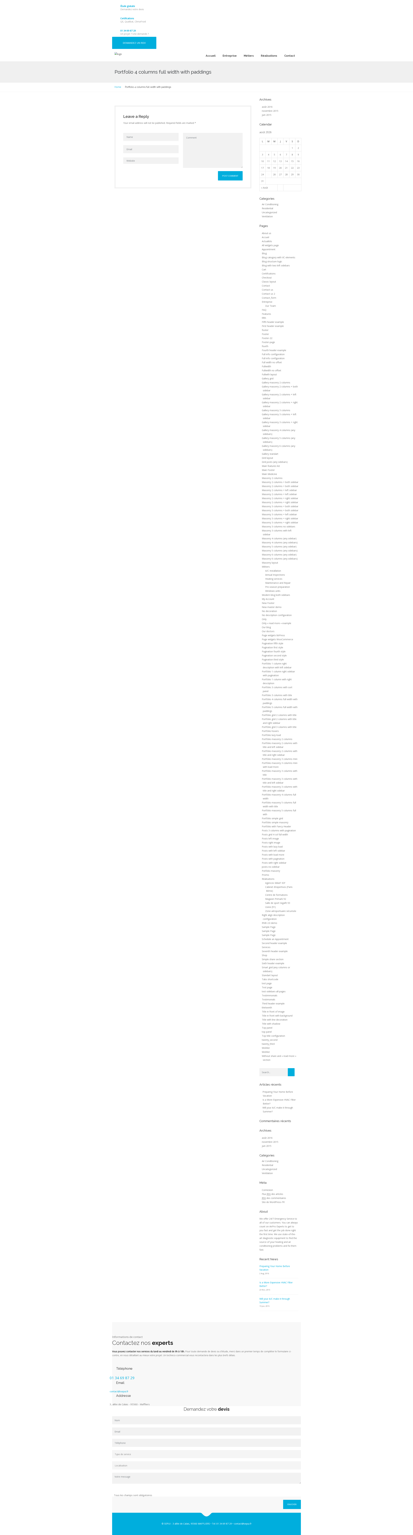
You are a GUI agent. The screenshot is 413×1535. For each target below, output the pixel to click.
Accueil (211, 55)
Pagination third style (273, 659)
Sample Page (269, 927)
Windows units (272, 590)
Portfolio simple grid (272, 818)
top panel (267, 1031)
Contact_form (269, 297)
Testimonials (268, 999)
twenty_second (269, 1039)
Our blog (266, 627)
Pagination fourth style (274, 651)
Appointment (268, 249)
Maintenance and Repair (278, 582)
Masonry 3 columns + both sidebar (280, 506)
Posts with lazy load (272, 846)
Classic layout (269, 281)
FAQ (264, 309)
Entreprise (230, 55)
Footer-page (268, 342)
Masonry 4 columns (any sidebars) (280, 542)
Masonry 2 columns (272, 478)
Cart (264, 269)
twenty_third (268, 1043)
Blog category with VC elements (278, 257)
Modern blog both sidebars (276, 594)
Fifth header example (273, 321)
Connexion (267, 1189)
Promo (265, 874)
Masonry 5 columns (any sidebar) (279, 546)
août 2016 (267, 106)
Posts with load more (273, 854)
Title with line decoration (274, 1019)
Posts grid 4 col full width (275, 834)
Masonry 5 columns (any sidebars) (280, 550)
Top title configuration (273, 1035)
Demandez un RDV (134, 42)
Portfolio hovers (270, 731)
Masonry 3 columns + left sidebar (279, 514)
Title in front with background (277, 1015)
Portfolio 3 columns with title (277, 695)
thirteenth (267, 1007)
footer (265, 330)
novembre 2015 (270, 110)
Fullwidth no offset (271, 370)
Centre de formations (276, 894)
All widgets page (270, 245)
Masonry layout (270, 562)
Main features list (271, 465)
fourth (265, 346)
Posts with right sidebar (274, 862)
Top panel (267, 1027)
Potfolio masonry (271, 870)
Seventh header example (275, 951)
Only (264, 619)
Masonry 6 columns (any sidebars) (280, 558)
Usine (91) (270, 907)
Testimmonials (269, 995)
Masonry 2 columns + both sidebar (280, 482)
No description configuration (277, 615)
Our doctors (268, 631)
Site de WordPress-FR (273, 1202)
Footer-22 (267, 338)
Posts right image (271, 842)
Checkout (267, 277)
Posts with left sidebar (273, 850)
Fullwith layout (269, 374)
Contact (289, 55)
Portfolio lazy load (271, 735)
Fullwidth (266, 366)
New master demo (272, 607)
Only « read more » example (276, 623)
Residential (267, 208)
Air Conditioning (270, 204)
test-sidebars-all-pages (274, 991)
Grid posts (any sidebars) (275, 461)
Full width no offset (272, 362)
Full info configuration (273, 354)
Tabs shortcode (270, 979)
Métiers (249, 55)
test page (267, 983)
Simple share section (272, 959)
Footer (265, 334)
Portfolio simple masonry (275, 822)
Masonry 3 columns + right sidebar (280, 518)
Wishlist (266, 1047)
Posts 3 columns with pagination (279, 830)
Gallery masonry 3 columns (276, 410)
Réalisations (269, 55)
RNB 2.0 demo (269, 922)
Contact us (267, 289)
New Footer (268, 603)
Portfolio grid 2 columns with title (279, 715)
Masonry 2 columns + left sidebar (279, 490)
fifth (264, 317)
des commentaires (274, 1198)
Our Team (270, 305)
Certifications (127, 18)
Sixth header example (273, 963)
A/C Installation (273, 570)
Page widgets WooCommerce (277, 639)
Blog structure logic (272, 261)
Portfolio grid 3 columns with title (279, 727)
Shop (264, 955)
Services (266, 947)
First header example (273, 326)
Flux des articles (272, 1194)
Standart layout (270, 975)
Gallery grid (267, 378)
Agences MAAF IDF (275, 882)
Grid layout (267, 457)
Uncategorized (269, 212)
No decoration (269, 611)
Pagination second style (274, 655)
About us (266, 233)
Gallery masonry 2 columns (276, 382)
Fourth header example (274, 350)
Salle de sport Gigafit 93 (277, 902)
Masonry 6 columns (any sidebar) (279, 554)
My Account (268, 599)
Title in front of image (273, 1011)
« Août (264, 187)
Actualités (267, 241)
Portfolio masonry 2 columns (277, 739)
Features (266, 313)
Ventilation (267, 216)
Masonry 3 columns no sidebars (278, 526)
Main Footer (268, 470)
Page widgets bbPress (273, 635)
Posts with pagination (273, 858)
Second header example (274, 943)
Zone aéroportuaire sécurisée (280, 911)
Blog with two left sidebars (276, 265)
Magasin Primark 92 (275, 898)
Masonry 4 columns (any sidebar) (279, 538)
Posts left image (270, 838)
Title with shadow (271, 1023)
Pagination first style (272, 647)
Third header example (273, 1003)
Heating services (273, 578)
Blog (264, 253)
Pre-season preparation (277, 586)
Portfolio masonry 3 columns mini (279, 758)
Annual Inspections (275, 574)
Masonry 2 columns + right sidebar (280, 498)
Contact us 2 (268, 293)
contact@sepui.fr (119, 1391)
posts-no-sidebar (271, 866)
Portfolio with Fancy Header (276, 826)
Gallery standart (270, 453)
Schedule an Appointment (275, 939)
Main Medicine (269, 474)
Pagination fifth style (272, 643)
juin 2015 (266, 114)
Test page (267, 987)
